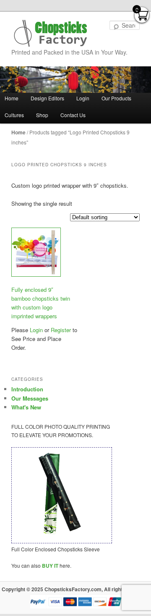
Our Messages (29, 398)
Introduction (27, 389)
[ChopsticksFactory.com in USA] (51, 33)
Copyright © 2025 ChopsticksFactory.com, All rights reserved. (76, 589)
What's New (26, 407)
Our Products (116, 98)
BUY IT (50, 565)
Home (18, 132)
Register (60, 330)
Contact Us (73, 114)
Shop (42, 114)
